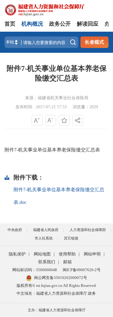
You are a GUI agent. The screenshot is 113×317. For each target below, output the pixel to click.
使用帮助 (67, 254)
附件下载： (29, 177)
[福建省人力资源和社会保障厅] (45, 9)
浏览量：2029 (85, 107)
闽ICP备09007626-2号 (82, 270)
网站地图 (42, 254)
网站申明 (92, 254)
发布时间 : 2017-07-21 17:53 (41, 107)
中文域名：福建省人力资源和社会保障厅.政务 (56, 293)
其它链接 (71, 238)
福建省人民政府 (45, 230)
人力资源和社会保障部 (88, 230)
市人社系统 (44, 238)
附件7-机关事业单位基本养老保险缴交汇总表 (57, 73)
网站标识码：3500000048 (34, 270)
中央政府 (15, 230)
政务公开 (60, 24)
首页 (10, 24)
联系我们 (46, 262)
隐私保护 (17, 254)
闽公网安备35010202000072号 (60, 277)
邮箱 (67, 262)
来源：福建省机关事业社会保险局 (56, 98)
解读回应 (88, 24)
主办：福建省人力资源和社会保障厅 (57, 310)
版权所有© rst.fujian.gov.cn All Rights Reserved (56, 285)
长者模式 (94, 42)
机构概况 (32, 24)
